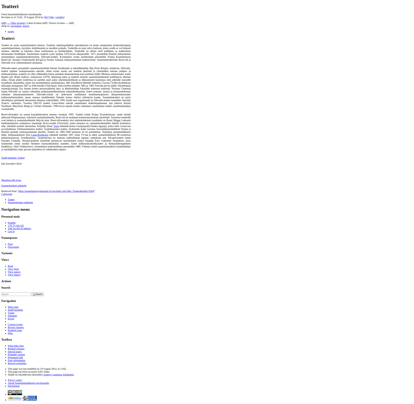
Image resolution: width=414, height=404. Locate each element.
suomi (11, 31)
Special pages (15, 351)
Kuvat (11, 318)
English (12, 222)
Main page (13, 307)
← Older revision (16, 23)
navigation (16, 26)
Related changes (16, 348)
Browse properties (17, 363)
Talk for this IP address (19, 228)
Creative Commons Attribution (58, 374)
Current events (15, 324)
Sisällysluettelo (15, 310)
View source (14, 272)
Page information (16, 360)
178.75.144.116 (16, 225)
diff (4, 23)
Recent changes (16, 327)
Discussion (13, 247)
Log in (11, 231)
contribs (59, 17)
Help (10, 333)
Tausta (11, 312)
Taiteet (11, 199)
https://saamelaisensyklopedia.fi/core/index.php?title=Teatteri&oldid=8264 (56, 191)
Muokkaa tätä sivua (11, 180)
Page (10, 244)
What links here (16, 345)
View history (14, 274)
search (26, 26)
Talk (51, 17)
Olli (46, 17)
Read (10, 266)
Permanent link (15, 357)
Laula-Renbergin (39, 134)
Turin (56, 126)
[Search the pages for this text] (38, 294)
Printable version (16, 354)
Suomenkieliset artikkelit (13, 185)
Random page (15, 330)
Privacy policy (15, 380)
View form (13, 269)
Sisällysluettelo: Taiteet (13, 157)
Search (5, 287)
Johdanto (12, 315)
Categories (6, 194)
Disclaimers (14, 386)
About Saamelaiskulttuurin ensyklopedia (28, 383)
